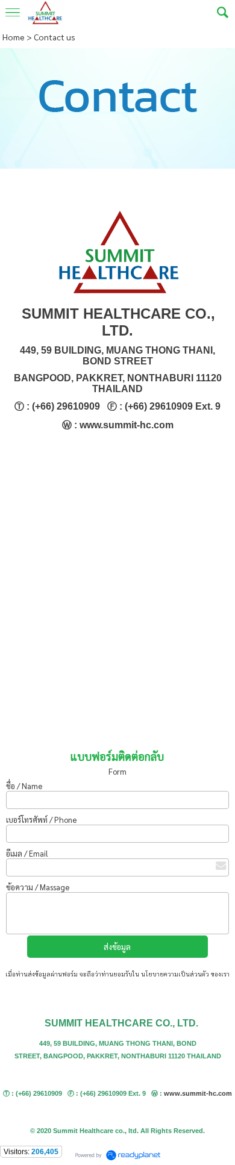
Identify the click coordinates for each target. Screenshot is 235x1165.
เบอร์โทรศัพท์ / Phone (42, 819)
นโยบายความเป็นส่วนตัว (175, 974)
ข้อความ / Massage (37, 887)
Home (13, 36)
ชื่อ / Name (25, 786)
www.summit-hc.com (198, 1093)
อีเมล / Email (27, 853)
